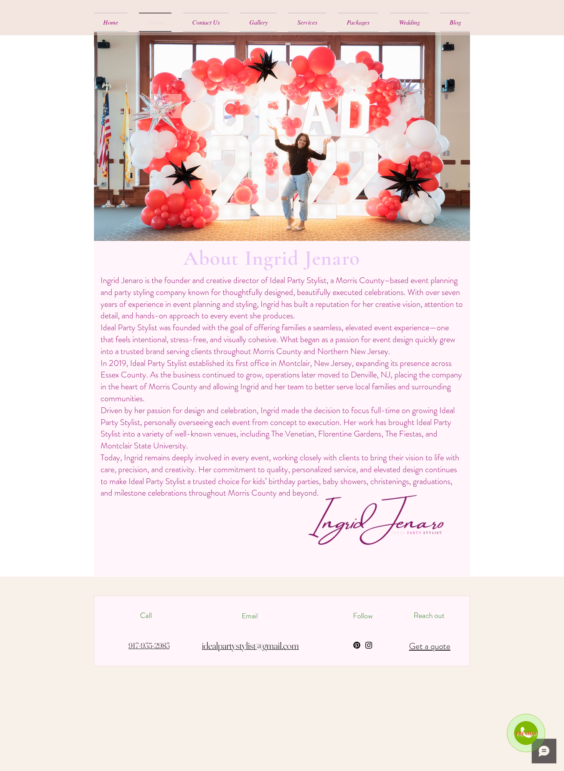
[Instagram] (368, 645)
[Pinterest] (356, 645)
